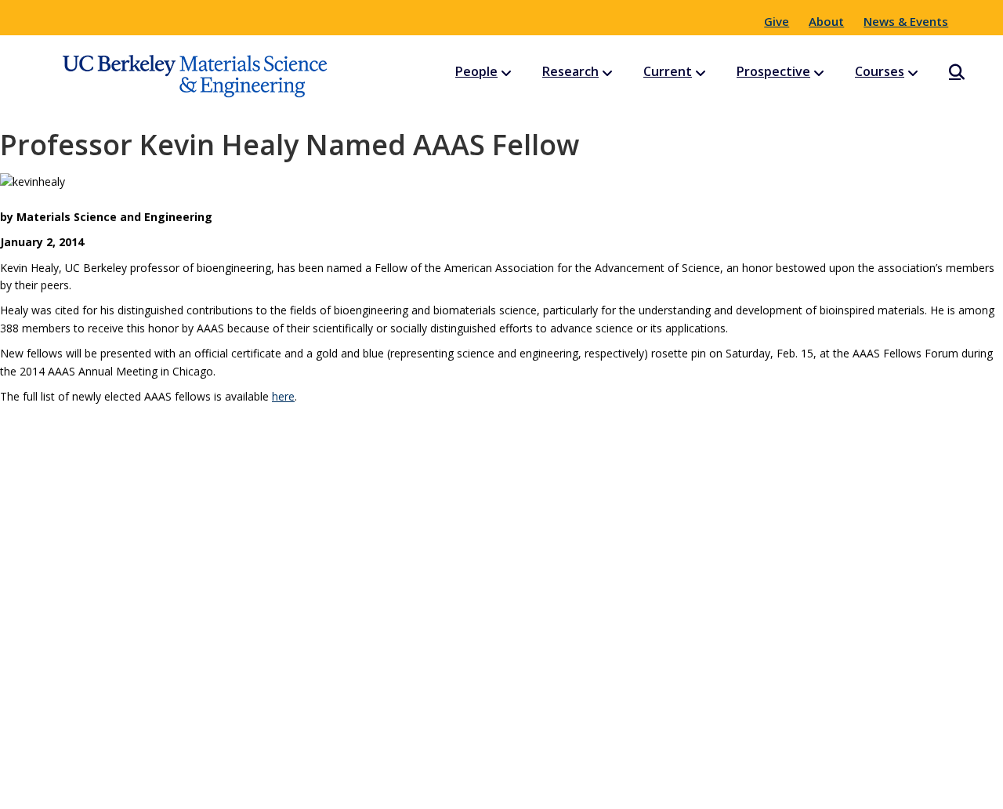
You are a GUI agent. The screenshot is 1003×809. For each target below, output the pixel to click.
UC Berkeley (432, 789)
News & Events (906, 21)
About (826, 21)
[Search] (943, 72)
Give (776, 21)
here (283, 396)
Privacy (513, 789)
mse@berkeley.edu (501, 637)
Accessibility (727, 789)
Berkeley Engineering (305, 789)
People (476, 71)
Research (570, 71)
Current (667, 71)
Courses (879, 71)
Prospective (773, 71)
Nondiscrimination (612, 789)
